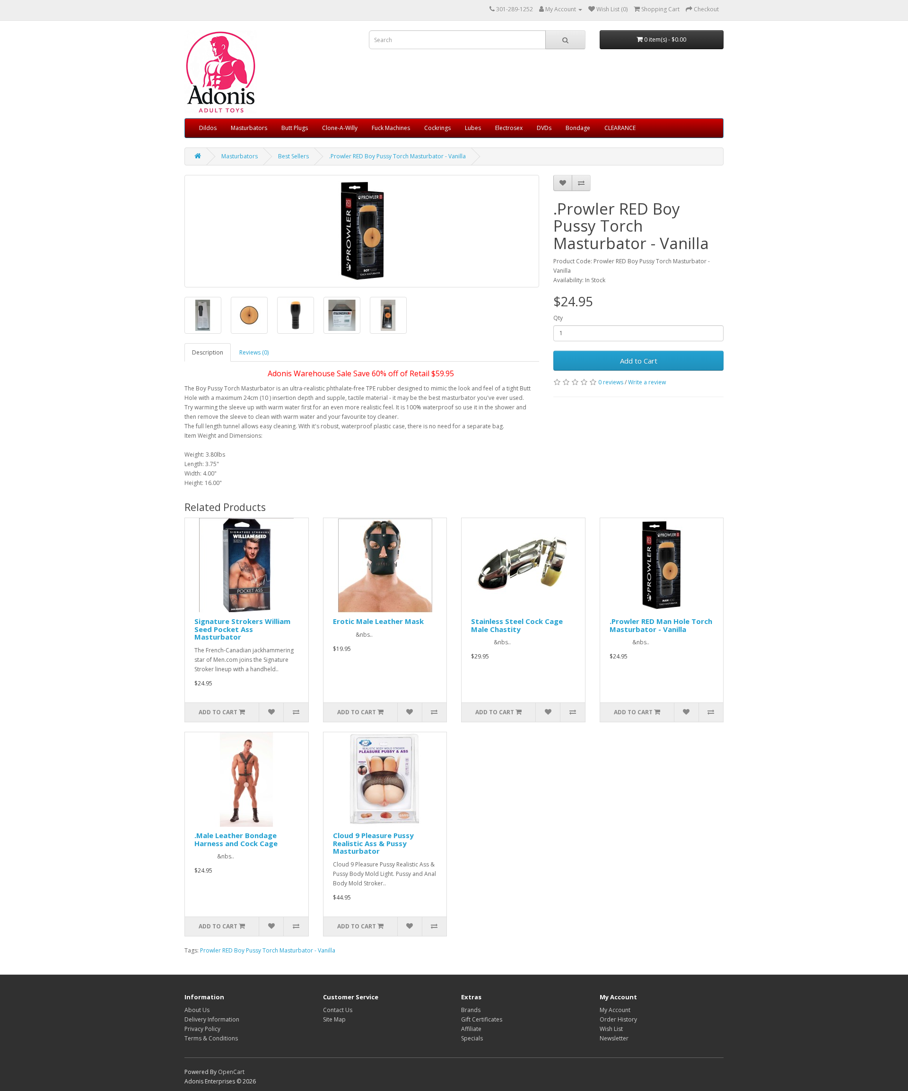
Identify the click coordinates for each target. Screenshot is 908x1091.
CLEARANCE (620, 128)
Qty (558, 318)
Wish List (611, 1029)
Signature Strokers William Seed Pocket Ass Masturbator (242, 628)
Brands (470, 1010)
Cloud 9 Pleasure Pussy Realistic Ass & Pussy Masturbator (373, 843)
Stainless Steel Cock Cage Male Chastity (517, 625)
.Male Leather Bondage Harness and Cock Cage (236, 839)
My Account (615, 1010)
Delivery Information (211, 1019)
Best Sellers (293, 156)
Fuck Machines (391, 128)
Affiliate (471, 1029)
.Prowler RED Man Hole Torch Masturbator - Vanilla (661, 625)
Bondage (578, 128)
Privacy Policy (202, 1029)
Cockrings (437, 128)
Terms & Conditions (211, 1038)
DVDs (544, 128)
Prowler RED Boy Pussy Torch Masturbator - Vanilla (267, 950)
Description (207, 352)
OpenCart (231, 1072)
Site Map (334, 1019)
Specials (472, 1038)
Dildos (208, 128)
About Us (197, 1010)
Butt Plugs (294, 128)
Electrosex (509, 128)
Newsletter (614, 1038)
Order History (618, 1019)
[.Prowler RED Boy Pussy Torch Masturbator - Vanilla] (361, 231)
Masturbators (249, 128)
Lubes (473, 128)
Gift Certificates (481, 1019)
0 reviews (610, 382)
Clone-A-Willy (340, 128)
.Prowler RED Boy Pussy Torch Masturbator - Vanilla (397, 156)
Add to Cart (638, 360)
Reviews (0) (254, 352)
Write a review (647, 382)
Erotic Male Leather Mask (378, 621)
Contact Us (337, 1010)
